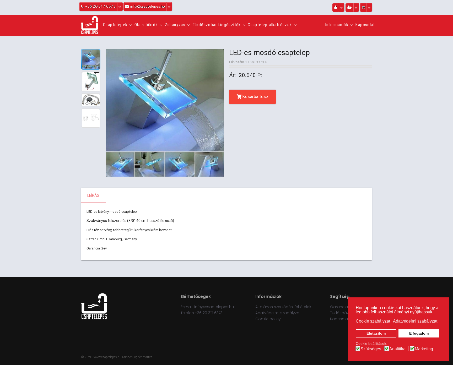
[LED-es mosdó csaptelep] (165, 113)
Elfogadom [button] (419, 333)
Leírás (93, 195)
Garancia (339, 306)
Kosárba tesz (255, 96)
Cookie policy (268, 319)
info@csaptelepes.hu (214, 306)
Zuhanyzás (175, 24)
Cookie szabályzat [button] (373, 321)
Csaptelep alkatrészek (270, 24)
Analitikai (398, 349)
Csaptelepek (115, 24)
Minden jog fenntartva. (137, 357)
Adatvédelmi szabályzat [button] (415, 321)
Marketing (424, 349)
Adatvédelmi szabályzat (278, 312)
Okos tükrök (146, 24)
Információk (336, 24)
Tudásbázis (341, 312)
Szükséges (370, 349)
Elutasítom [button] (376, 333)
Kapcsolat (365, 24)
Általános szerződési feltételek (283, 306)
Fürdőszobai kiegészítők (216, 24)
